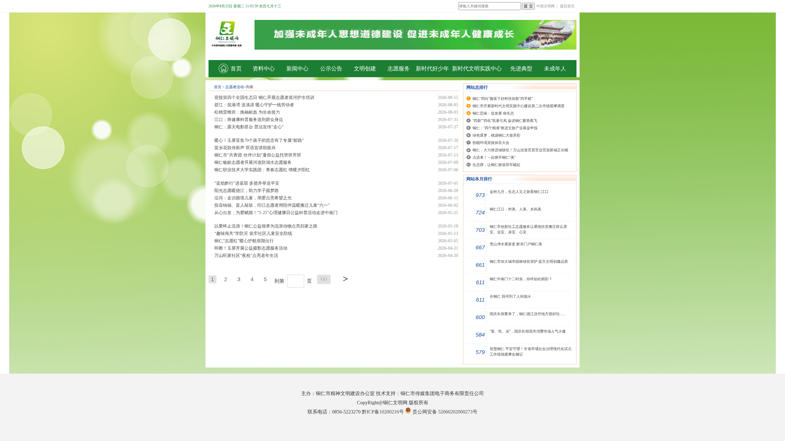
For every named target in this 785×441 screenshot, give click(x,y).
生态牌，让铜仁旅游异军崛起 (496, 165)
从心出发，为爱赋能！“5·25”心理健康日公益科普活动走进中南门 (276, 212)
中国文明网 (545, 6)
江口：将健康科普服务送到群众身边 (248, 119)
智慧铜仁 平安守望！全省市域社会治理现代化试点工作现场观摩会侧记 (531, 351)
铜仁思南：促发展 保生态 (493, 113)
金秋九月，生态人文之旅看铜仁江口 (519, 192)
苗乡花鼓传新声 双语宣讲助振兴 (245, 147)
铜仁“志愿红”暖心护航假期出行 (244, 241)
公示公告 (331, 69)
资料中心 (264, 69)
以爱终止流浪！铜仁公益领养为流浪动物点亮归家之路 (265, 226)
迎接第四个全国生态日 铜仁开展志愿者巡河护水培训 (264, 97)
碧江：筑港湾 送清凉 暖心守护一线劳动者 (254, 105)
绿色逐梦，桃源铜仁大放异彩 (496, 135)
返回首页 (567, 6)
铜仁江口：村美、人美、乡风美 (515, 209)
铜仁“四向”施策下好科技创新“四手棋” (503, 98)
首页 (236, 69)
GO (324, 279)
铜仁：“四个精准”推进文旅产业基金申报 (505, 128)
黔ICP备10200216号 (383, 411)
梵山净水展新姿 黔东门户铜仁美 (516, 244)
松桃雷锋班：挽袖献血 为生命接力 (247, 112)
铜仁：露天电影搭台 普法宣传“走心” (249, 127)
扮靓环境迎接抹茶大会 (491, 143)
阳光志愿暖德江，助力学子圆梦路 (246, 190)
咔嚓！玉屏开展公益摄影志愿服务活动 (250, 248)
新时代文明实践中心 (477, 69)
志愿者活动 (234, 87)
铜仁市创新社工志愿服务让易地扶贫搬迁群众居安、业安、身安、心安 (528, 229)
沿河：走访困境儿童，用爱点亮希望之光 (253, 198)
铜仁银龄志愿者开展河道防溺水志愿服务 (253, 162)
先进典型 (521, 69)
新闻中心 (297, 69)
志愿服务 (399, 69)
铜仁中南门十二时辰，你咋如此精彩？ (521, 279)
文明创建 (365, 69)
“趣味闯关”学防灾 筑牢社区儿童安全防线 (253, 233)
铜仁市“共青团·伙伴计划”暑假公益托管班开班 (257, 155)
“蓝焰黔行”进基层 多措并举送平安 (246, 183)
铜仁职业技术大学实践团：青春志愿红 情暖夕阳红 (262, 170)
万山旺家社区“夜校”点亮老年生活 (246, 255)
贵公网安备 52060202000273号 (444, 411)
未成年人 (555, 69)
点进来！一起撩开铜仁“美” (494, 157)
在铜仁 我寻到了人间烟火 (510, 296)
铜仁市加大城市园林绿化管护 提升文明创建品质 (529, 261)
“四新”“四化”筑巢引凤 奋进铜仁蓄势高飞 (505, 121)
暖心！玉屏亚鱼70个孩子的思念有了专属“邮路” (259, 140)
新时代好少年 (432, 69)
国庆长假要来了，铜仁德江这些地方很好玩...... (527, 314)
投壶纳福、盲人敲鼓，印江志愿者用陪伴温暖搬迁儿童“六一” (272, 205)
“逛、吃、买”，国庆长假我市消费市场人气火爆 (528, 331)
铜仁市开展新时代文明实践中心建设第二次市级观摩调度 (519, 106)
